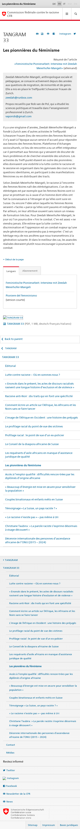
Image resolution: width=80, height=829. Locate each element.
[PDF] (43, 34)
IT (64, 3)
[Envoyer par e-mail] (48, 34)
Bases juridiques (69, 825)
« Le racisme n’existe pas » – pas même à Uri (31, 517)
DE (54, 3)
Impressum (48, 825)
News (9, 801)
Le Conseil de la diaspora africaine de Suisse (32, 444)
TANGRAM (11, 348)
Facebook (11, 785)
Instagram (65, 33)
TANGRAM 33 (39, 323)
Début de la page (14, 259)
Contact (10, 744)
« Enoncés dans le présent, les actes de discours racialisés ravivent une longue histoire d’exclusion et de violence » (39, 385)
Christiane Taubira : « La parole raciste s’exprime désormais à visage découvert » (41, 527)
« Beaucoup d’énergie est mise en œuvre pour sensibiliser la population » (40, 488)
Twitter (10, 770)
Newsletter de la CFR (18, 793)
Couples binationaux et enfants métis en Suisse (34, 499)
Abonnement (30, 270)
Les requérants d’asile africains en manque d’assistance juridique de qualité (38, 454)
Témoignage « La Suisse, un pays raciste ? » (31, 508)
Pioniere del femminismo (21, 295)
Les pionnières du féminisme (23, 465)
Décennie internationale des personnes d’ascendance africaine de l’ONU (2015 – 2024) (37, 540)
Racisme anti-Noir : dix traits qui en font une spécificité (39, 396)
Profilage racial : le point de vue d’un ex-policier (34, 435)
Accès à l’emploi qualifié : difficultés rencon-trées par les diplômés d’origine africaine (39, 476)
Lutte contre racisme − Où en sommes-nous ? (32, 374)
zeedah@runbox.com (19, 97)
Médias (10, 752)
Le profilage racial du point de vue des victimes (34, 426)
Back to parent (14, 339)
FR (59, 3)
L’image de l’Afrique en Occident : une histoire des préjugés (41, 417)
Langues (11, 271)
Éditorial (10, 365)
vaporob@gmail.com (19, 116)
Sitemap (32, 825)
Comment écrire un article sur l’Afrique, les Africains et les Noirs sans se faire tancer (40, 406)
